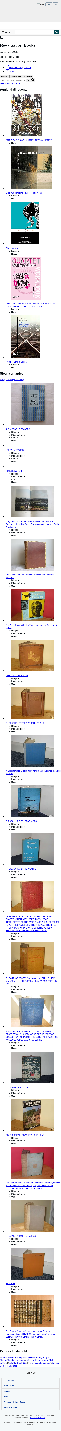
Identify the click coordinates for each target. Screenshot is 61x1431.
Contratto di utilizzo (37, 1417)
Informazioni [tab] (16, 76)
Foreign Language (16, 1360)
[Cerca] (56, 32)
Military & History (33, 1360)
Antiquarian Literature (27, 1357)
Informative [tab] (27, 76)
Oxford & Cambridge (18, 1362)
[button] (28, 80)
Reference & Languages (39, 1362)
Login (49, 4)
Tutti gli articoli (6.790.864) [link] (12, 379)
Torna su (31, 1372)
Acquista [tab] (4, 76)
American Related (9, 1357)
